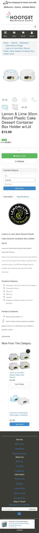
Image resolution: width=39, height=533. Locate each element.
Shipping (19, 483)
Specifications (23, 196)
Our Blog (19, 466)
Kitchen (14, 42)
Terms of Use (20, 479)
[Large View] (5, 99)
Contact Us (19, 471)
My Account (19, 444)
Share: (3, 142)
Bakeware (24, 42)
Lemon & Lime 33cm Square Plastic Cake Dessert (17, 374)
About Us (19, 461)
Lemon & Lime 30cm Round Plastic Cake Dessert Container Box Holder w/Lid (18, 51)
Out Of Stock (19, 384)
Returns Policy (19, 493)
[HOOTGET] (19, 15)
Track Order (19, 448)
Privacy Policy (19, 488)
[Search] (35, 26)
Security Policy (19, 498)
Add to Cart (20, 155)
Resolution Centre (20, 453)
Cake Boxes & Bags (14, 45)
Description (8, 196)
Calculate (20, 188)
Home (5, 42)
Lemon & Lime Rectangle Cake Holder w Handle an (19, 414)
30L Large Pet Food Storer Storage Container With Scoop (19, 524)
